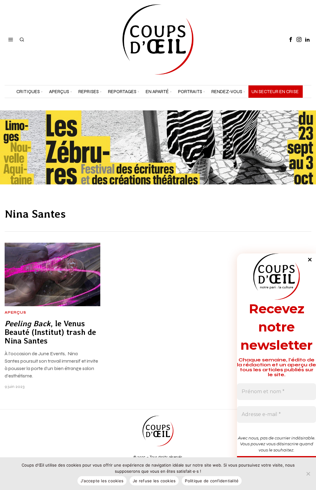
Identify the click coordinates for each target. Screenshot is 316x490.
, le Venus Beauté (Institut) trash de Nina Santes (50, 332)
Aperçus (15, 313)
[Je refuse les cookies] (308, 474)
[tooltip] (290, 39)
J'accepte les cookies (102, 480)
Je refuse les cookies (154, 480)
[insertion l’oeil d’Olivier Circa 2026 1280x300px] (158, 147)
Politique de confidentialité (212, 480)
